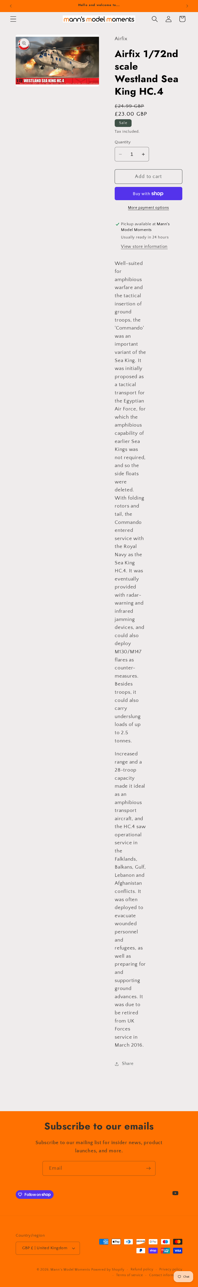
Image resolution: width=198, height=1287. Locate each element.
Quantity (123, 142)
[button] (13, 19)
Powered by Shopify (107, 1270)
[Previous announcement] (10, 6)
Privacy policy (170, 1269)
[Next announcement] (187, 6)
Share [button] (128, 1063)
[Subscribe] (148, 1168)
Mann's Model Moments (70, 1270)
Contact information (165, 1275)
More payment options (148, 208)
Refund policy (142, 1269)
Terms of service (129, 1275)
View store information (144, 246)
